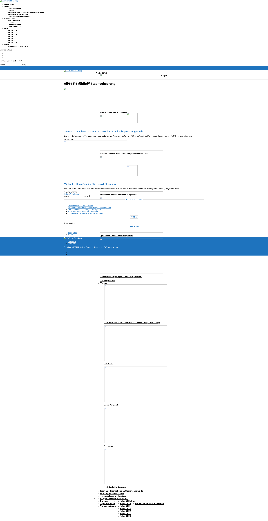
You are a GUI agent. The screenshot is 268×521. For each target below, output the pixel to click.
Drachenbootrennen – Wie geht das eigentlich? (85, 209)
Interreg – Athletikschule (18, 14)
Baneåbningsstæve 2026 (18, 46)
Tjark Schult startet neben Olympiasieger (83, 211)
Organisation (9, 18)
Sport (6, 7)
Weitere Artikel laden (71, 194)
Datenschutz (72, 244)
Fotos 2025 (12, 32)
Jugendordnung (14, 24)
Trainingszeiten (14, 9)
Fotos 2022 (12, 38)
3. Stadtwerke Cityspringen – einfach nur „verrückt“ (86, 213)
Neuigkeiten (9, 5)
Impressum (72, 242)
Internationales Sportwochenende (80, 206)
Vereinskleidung (14, 26)
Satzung (11, 22)
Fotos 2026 (12, 30)
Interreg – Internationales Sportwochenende (26, 13)
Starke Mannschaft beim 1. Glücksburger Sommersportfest (89, 208)
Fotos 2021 (12, 40)
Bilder (6, 28)
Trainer (11, 11)
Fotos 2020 (12, 42)
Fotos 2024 (12, 34)
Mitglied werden (14, 20)
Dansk (6, 44)
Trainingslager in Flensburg (19, 16)
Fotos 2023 (12, 36)
